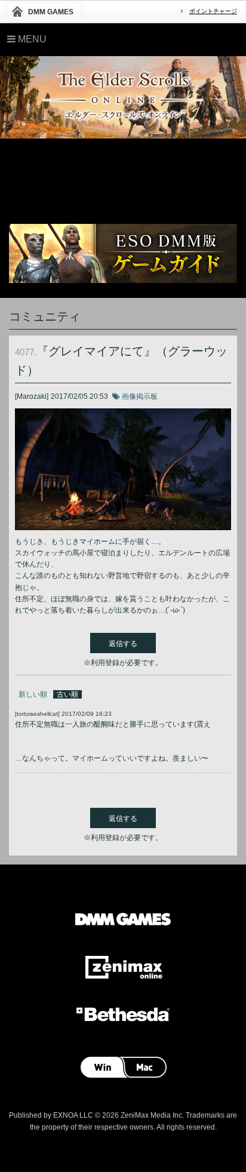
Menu (31, 39)
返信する (123, 643)
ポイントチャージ (213, 11)
